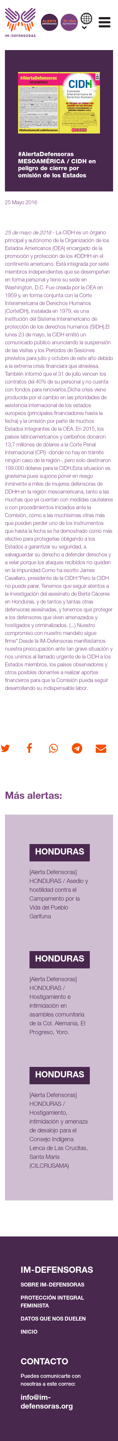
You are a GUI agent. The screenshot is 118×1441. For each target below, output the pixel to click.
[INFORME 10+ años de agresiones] (69, 22)
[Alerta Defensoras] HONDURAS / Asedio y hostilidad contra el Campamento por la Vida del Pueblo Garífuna (59, 895)
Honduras (59, 852)
